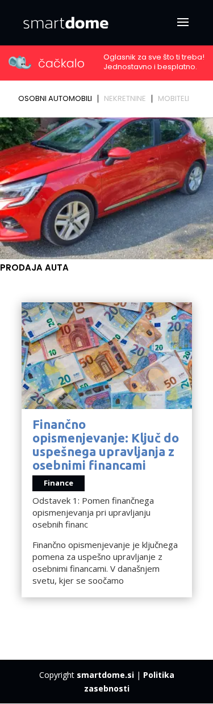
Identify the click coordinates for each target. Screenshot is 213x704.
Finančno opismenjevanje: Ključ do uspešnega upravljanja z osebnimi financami (105, 445)
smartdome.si (105, 674)
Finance (58, 483)
